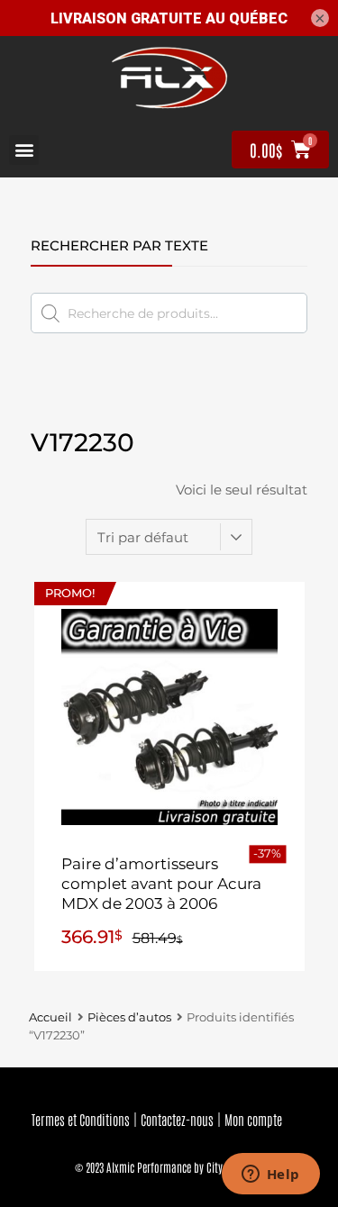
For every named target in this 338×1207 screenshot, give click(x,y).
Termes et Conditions (81, 1119)
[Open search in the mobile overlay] (169, 313)
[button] (24, 150)
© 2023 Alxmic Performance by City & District (169, 1167)
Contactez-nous (177, 1119)
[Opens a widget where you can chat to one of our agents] (270, 1175)
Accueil (50, 1017)
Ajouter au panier (169, 939)
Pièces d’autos (129, 1017)
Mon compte (253, 1119)
